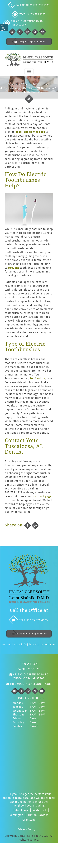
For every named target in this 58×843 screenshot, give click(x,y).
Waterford (39, 810)
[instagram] (14, 691)
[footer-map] (29, 758)
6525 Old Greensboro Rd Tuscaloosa (27, 23)
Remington (16, 815)
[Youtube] (42, 31)
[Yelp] (35, 31)
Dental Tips (34, 92)
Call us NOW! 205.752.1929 (32, 5)
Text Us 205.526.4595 (32, 14)
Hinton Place (20, 810)
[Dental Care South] (29, 59)
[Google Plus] (27, 31)
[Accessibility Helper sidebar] (4, 27)
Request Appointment (32, 41)
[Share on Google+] (35, 525)
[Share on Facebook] (27, 525)
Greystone (29, 819)
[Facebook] (12, 31)
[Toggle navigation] (29, 71)
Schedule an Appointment (32, 633)
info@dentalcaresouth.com (38, 644)
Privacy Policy (26, 829)
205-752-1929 (30, 669)
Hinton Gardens (38, 815)
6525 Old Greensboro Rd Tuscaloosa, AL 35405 (30, 676)
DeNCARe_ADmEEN (20, 88)
